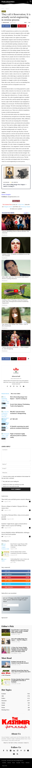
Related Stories (5, 393)
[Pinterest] (14, 386)
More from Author (15, 393)
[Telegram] (28, 751)
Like (28, 571)
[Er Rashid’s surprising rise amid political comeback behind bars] (5, 428)
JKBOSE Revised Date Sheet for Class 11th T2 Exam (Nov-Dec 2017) (20, 671)
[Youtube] (24, 386)
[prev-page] (2, 441)
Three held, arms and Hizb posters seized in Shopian (16, 499)
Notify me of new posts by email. (11, 486)
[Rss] (17, 754)
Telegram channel (8, 206)
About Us (5, 742)
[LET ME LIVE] (5, 421)
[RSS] (17, 386)
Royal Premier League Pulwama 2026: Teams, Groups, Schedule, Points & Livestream (19, 545)
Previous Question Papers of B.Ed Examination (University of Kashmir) (20, 681)
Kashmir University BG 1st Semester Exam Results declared (19, 662)
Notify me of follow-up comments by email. (13, 484)
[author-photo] (16, 374)
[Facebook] (8, 386)
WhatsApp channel (25, 206)
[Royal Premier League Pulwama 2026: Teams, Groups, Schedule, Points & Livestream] (5, 546)
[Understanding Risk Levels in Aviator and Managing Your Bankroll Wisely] (5, 561)
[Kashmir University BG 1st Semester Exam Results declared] (6, 664)
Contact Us (26, 742)
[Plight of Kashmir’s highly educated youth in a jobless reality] (5, 436)
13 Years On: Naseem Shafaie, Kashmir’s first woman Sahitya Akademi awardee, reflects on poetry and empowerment (19, 649)
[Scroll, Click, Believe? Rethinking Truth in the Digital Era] (5, 406)
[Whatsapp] (24, 751)
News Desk (4, 519)
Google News (20, 204)
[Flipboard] (11, 751)
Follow (27, 574)
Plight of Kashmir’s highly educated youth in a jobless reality (18, 435)
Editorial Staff (6, 22)
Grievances (20, 742)
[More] (28, 25)
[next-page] (5, 441)
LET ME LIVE (14, 419)
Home (3, 8)
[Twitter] (7, 751)
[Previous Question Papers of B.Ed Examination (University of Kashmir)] (5, 553)
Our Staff (11, 742)
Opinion (7, 8)
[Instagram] (11, 386)
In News (15, 742)
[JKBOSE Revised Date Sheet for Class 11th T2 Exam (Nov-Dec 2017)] (6, 673)
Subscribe (27, 587)
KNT (2, 501)
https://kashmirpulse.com (16, 378)
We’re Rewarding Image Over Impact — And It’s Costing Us (19, 639)
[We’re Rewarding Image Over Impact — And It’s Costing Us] (5, 400)
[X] (21, 386)
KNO (2, 527)
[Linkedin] (14, 751)
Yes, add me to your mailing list (11, 481)
